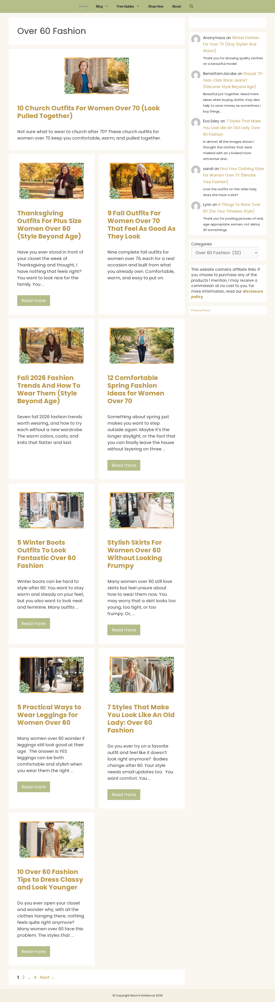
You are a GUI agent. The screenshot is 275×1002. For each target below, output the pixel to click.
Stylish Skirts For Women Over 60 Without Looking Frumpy (134, 554)
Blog (99, 6)
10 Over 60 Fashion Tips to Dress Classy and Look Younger (50, 879)
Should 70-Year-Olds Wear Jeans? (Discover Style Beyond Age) (233, 80)
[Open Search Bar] (191, 6)
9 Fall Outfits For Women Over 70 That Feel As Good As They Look (141, 224)
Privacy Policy (200, 310)
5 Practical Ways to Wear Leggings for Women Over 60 (49, 714)
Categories (201, 244)
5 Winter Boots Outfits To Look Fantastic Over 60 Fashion (46, 554)
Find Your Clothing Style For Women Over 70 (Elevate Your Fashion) (233, 175)
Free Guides (125, 6)
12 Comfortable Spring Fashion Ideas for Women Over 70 (135, 389)
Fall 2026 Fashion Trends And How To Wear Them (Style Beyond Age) (48, 389)
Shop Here (155, 6)
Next (47, 977)
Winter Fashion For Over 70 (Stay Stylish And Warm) (231, 44)
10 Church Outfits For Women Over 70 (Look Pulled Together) (88, 111)
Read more (33, 301)
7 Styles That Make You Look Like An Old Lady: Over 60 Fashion (141, 718)
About (176, 6)
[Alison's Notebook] (84, 6)
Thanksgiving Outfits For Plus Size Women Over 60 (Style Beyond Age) (49, 224)
